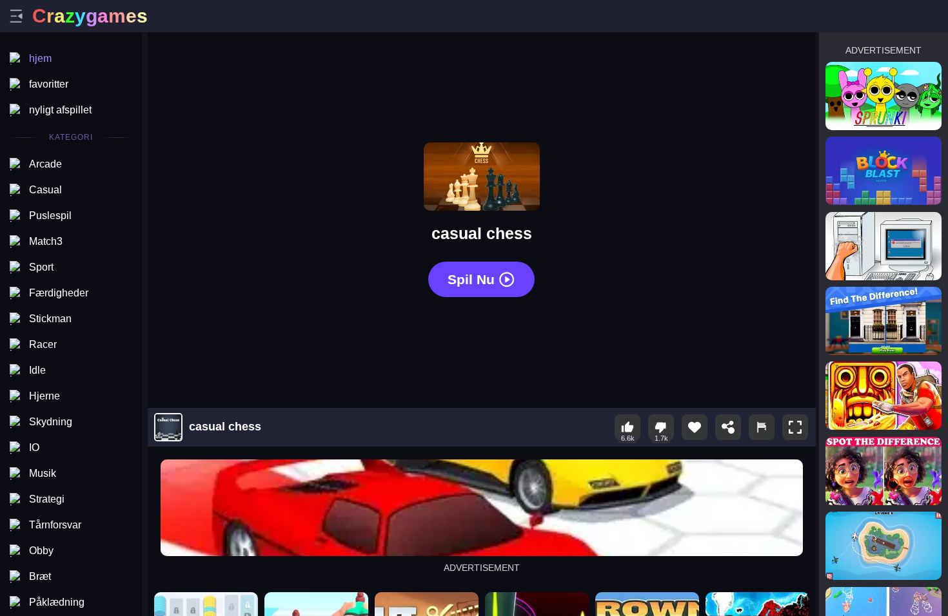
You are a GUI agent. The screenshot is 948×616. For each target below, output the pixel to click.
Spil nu (471, 279)
